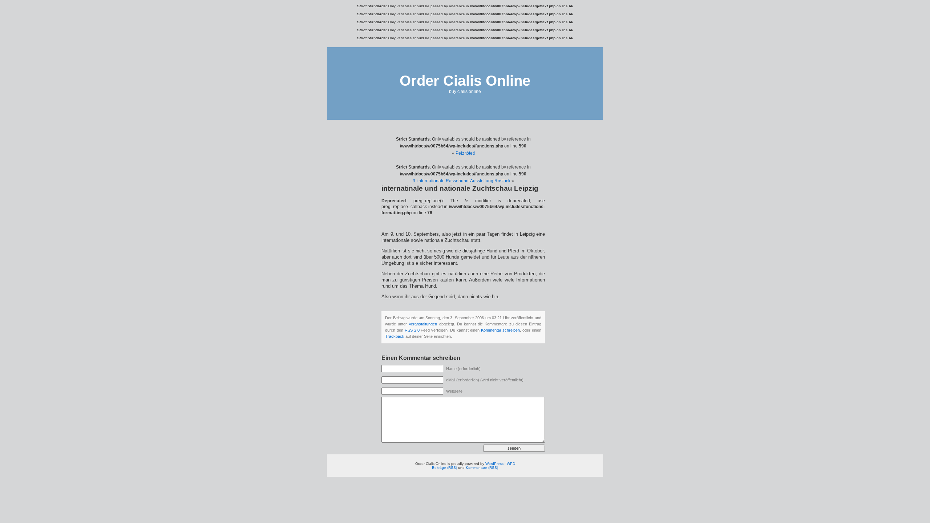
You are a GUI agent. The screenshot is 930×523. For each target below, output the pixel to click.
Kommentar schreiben (500, 330)
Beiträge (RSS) (444, 468)
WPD (511, 464)
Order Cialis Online (465, 81)
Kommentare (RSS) (482, 468)
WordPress (494, 464)
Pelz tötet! (465, 153)
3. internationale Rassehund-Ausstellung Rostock (461, 180)
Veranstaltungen (423, 324)
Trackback (394, 336)
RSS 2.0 (412, 330)
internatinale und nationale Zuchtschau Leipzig (459, 188)
